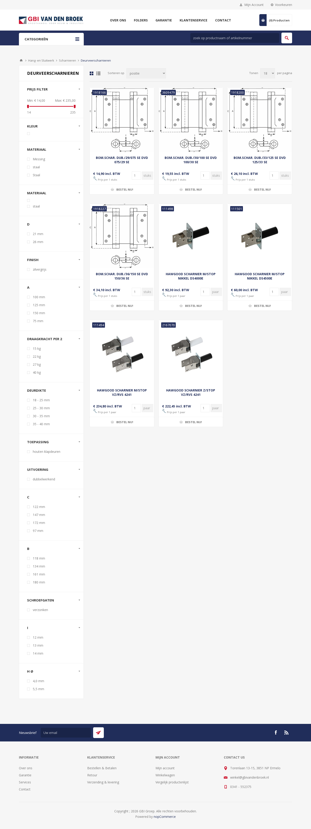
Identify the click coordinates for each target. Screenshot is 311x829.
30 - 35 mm (41, 416)
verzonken (40, 610)
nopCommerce (165, 816)
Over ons (25, 768)
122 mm (39, 507)
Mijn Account (254, 5)
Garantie (25, 775)
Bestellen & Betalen (102, 768)
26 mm (38, 242)
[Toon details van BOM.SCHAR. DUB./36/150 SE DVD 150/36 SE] (122, 236)
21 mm (38, 234)
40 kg (37, 372)
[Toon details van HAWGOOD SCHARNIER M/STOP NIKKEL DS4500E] (259, 236)
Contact (25, 789)
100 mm (39, 297)
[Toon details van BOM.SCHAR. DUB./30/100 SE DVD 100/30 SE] (191, 120)
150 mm (39, 313)
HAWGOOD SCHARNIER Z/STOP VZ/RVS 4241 (190, 392)
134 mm (39, 566)
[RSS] (286, 732)
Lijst (98, 73)
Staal (36, 175)
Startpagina (21, 60)
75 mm (38, 321)
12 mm (38, 637)
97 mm (38, 530)
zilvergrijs (39, 269)
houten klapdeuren (46, 451)
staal (36, 167)
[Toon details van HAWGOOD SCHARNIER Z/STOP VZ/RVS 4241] (191, 352)
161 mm (39, 574)
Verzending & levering (103, 782)
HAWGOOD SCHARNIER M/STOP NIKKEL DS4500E (260, 276)
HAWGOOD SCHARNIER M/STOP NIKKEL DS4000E (191, 276)
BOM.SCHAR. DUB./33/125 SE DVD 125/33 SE (260, 159)
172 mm (39, 523)
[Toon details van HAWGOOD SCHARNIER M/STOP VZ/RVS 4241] (122, 352)
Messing (39, 159)
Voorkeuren (283, 5)
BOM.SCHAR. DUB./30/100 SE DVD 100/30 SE (191, 159)
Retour (92, 775)
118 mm (39, 558)
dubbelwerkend (44, 479)
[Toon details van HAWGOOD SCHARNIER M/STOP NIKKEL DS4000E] (191, 236)
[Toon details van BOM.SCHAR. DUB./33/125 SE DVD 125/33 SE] (259, 120)
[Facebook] (275, 732)
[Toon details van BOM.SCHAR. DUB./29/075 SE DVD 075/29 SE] (122, 120)
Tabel (91, 73)
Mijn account (165, 768)
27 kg (37, 364)
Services (25, 782)
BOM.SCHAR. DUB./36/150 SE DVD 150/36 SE (122, 276)
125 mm (39, 305)
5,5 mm (38, 689)
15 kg (37, 348)
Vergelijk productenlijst (172, 782)
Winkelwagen (165, 775)
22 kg (37, 356)
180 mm (39, 582)
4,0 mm (38, 681)
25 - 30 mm (41, 408)
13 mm (38, 645)
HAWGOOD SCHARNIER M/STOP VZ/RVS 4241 (122, 392)
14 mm (38, 653)
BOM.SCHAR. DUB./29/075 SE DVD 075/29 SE (122, 159)
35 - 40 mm (41, 424)
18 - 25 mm (41, 400)
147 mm (39, 515)
